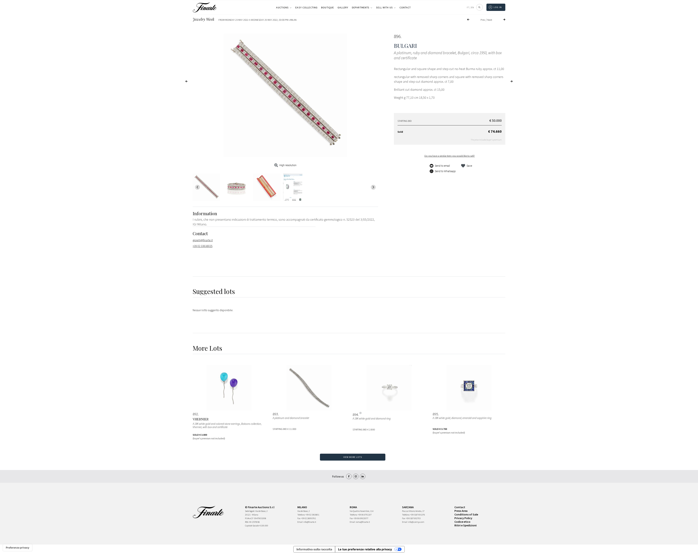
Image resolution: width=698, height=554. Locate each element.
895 (435, 414)
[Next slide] (373, 187)
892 (195, 414)
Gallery (343, 7)
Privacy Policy (463, 518)
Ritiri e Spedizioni (465, 525)
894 (355, 414)
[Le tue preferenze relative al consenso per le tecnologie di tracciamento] (17, 547)
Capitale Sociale (252, 525)
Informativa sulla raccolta (314, 549)
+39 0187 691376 (417, 514)
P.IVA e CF (249, 518)
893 (275, 414)
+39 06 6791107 (365, 514)
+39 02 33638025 (202, 246)
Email (300, 522)
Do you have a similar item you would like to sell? (449, 155)
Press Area (461, 511)
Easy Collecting (306, 7)
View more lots (352, 457)
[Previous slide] (197, 187)
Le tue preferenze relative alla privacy (365, 549)
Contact (405, 7)
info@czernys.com (416, 522)
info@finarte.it (309, 522)
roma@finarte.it (363, 522)
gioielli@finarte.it (203, 240)
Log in (498, 7)
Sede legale (249, 511)
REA (246, 522)
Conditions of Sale (466, 514)
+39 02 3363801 (312, 514)
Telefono (301, 514)
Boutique (327, 7)
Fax (298, 518)
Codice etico (462, 521)
